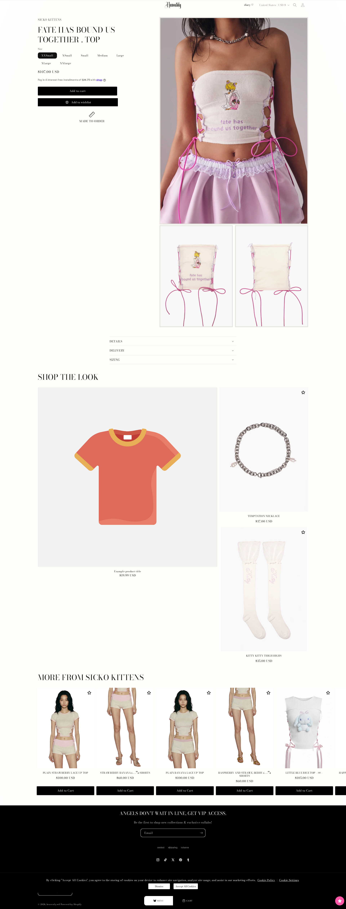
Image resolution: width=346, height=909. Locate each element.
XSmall (67, 55)
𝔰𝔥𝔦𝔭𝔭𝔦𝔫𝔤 (173, 847)
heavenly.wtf (53, 904)
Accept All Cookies (185, 886)
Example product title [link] (127, 571)
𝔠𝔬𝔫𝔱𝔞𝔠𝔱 (161, 847)
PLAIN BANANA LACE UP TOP (185, 773)
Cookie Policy (266, 880)
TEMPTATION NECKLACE (264, 516)
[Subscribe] (201, 833)
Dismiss (159, 886)
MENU (160, 900)
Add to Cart (65, 790)
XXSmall (47, 55)
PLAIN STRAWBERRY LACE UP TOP (65, 773)
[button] (295, 5)
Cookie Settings (289, 880)
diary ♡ (249, 5)
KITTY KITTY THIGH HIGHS (264, 655)
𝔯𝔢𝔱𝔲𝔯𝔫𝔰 (185, 847)
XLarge (46, 63)
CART (189, 900)
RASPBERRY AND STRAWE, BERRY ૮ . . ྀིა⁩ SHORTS (244, 774)
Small (84, 55)
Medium (102, 55)
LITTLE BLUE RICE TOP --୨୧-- (304, 773)
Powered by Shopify (71, 904)
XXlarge (65, 63)
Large (120, 55)
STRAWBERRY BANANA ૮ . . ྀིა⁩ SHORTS (125, 773)
